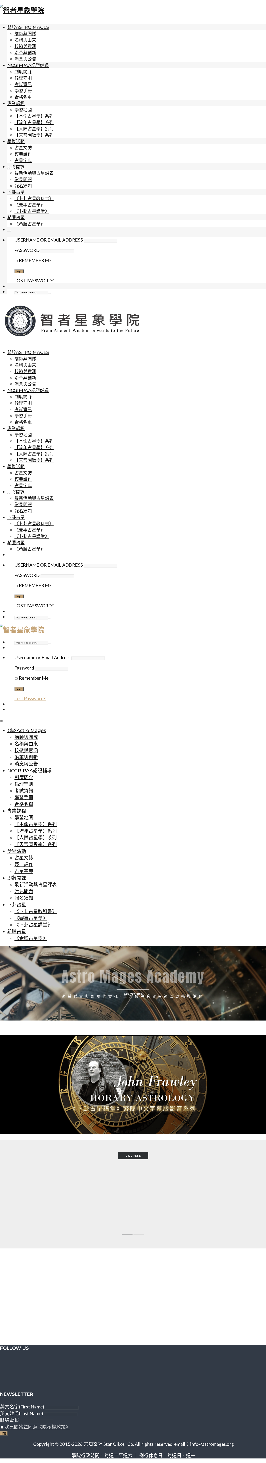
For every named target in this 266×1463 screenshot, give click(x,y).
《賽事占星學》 (29, 204)
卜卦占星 (16, 192)
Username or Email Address (48, 239)
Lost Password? (34, 280)
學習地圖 (23, 109)
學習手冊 (23, 90)
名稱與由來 (25, 40)
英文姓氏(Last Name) (21, 1413)
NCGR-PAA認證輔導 (28, 65)
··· (9, 229)
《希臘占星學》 (29, 223)
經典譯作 (23, 154)
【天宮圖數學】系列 (34, 135)
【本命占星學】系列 (34, 116)
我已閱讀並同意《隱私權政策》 (37, 1426)
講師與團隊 (25, 33)
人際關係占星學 (163, 1211)
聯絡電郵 (9, 1420)
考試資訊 (23, 84)
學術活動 (16, 141)
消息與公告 (25, 59)
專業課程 (16, 103)
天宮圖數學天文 (224, 1211)
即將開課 (16, 166)
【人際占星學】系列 (34, 128)
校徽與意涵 (25, 46)
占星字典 (23, 160)
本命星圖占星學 (42, 1211)
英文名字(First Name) (22, 1406)
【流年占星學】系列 (34, 122)
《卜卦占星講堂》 (31, 211)
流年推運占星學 (103, 1211)
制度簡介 (23, 71)
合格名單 (23, 97)
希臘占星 (16, 217)
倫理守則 (23, 78)
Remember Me (35, 260)
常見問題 (23, 179)
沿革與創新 (25, 52)
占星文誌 (23, 147)
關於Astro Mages (28, 27)
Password (27, 250)
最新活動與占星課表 (34, 173)
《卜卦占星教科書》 (34, 198)
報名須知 (23, 185)
